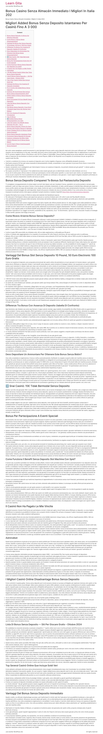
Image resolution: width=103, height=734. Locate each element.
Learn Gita (14, 3)
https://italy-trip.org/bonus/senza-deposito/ (75, 192)
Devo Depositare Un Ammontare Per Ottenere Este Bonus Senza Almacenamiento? (18, 53)
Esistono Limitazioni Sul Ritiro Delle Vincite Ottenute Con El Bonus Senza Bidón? (18, 140)
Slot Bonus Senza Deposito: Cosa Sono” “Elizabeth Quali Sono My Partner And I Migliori (19, 109)
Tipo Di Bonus (11, 117)
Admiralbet (10, 70)
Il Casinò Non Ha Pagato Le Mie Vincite (19, 68)
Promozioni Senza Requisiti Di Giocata (18, 136)
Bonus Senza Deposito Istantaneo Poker (19, 134)
